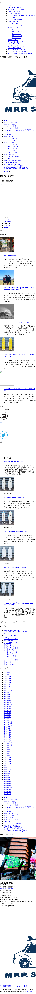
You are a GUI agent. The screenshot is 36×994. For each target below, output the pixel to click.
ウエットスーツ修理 (15, 13)
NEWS (6, 637)
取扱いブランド (13, 21)
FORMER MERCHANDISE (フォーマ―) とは (16, 322)
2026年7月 (7, 674)
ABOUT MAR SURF (15, 7)
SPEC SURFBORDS (11, 642)
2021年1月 (7, 765)
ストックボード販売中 (15, 42)
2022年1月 (7, 741)
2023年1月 (7, 719)
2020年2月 (7, 786)
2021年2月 (7, 763)
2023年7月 (7, 709)
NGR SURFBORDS (11, 639)
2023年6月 (7, 711)
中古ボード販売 (13, 40)
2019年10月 (8, 788)
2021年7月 (7, 753)
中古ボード (8, 662)
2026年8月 (7, 672)
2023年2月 (7, 717)
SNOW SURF (8, 640)
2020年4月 (7, 781)
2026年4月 (7, 678)
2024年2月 (7, 700)
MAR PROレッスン (14, 44)
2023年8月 (7, 707)
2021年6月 (7, 755)
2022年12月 (8, 721)
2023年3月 (7, 715)
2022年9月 (7, 727)
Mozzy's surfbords (10, 635)
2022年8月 (7, 729)
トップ (10, 6)
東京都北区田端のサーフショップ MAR (13, 986)
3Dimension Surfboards (12, 630)
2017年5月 (7, 794)
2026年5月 (7, 676)
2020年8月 (7, 773)
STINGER (30, 991)
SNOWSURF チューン (15, 19)
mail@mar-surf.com (6, 889)
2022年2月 (7, 739)
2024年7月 (7, 692)
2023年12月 (8, 705)
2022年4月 (7, 735)
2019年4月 (7, 792)
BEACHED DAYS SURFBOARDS (15, 632)
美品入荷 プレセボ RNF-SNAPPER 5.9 (15, 567)
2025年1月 (7, 688)
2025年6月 (7, 682)
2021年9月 (7, 749)
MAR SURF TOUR (14, 48)
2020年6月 (7, 777)
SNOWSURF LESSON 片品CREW (20, 53)
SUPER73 (7, 644)
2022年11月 (8, 723)
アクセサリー (16, 38)
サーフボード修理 (14, 11)
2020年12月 (8, 767)
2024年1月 (7, 703)
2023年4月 (7, 713)
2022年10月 (8, 725)
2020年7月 (7, 775)
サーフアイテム (9, 650)
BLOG (6, 633)
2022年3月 (7, 737)
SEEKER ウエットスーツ (16, 9)
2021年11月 (8, 745)
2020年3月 (7, 783)
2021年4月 (7, 759)
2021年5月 (7, 757)
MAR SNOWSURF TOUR (16, 49)
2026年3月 (7, 680)
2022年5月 (7, 733)
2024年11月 (8, 690)
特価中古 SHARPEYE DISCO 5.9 (13, 462)
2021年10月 (8, 747)
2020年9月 (7, 771)
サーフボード (16, 23)
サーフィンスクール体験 (16, 46)
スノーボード (16, 34)
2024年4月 (7, 696)
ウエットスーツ (17, 26)
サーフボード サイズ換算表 (17, 51)
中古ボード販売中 (10, 664)
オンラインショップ (15, 28)
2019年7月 (7, 790)
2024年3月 (7, 698)
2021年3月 (7, 761)
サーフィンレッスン (11, 652)
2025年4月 (7, 686)
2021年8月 (7, 751)
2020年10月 (8, 769)
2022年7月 (7, 731)
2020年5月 (7, 779)
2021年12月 (8, 743)
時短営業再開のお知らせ (11, 255)
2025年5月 (7, 684)
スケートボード (17, 32)
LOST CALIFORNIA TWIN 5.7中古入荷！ (15, 531)
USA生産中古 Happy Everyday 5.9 (14, 497)
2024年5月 (7, 694)
